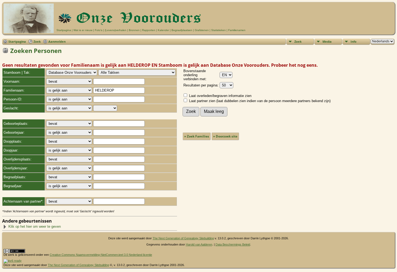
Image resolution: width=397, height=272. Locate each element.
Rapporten (148, 30)
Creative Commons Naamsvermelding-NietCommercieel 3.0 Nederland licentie (101, 254)
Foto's (98, 30)
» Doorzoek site (225, 136)
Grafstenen (202, 30)
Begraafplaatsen (181, 30)
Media (327, 41)
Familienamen (236, 30)
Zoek (37, 41)
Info (353, 41)
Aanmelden (57, 41)
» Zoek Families (196, 136)
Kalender (163, 30)
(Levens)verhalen (115, 30)
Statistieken (218, 30)
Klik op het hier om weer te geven (34, 226)
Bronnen (134, 30)
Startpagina (63, 30)
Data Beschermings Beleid (233, 244)
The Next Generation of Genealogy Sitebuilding (183, 238)
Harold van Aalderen (199, 244)
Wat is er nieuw (82, 30)
